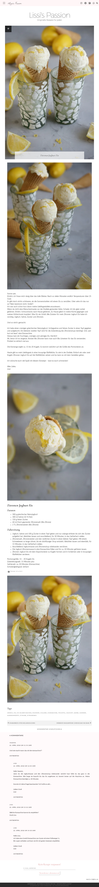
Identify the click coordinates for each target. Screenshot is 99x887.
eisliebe (43, 713)
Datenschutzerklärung (46, 884)
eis (15, 713)
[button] (15, 571)
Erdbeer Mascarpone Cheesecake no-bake (73, 723)
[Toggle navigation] (4, 3)
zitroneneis (32, 715)
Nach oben (92, 879)
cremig (10, 713)
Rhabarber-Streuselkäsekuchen (22, 723)
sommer (83, 713)
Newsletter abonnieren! (49, 873)
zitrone (23, 715)
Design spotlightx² (64, 884)
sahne (76, 713)
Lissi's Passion (14, 3)
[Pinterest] (85, 3)
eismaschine (52, 713)
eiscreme (36, 713)
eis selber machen (24, 713)
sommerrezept (13, 715)
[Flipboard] (90, 3)
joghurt (69, 713)
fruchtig (61, 713)
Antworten (14, 756)
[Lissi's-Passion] (94, 3)
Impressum (31, 884)
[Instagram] (81, 3)
